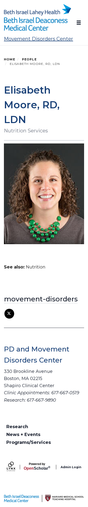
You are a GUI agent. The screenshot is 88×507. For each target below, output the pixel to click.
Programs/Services (28, 442)
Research (17, 426)
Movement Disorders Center (38, 38)
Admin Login (71, 467)
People (29, 59)
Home (9, 59)
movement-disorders (41, 299)
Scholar (37, 466)
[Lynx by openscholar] (15, 467)
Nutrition (35, 267)
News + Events (23, 434)
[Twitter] (9, 314)
